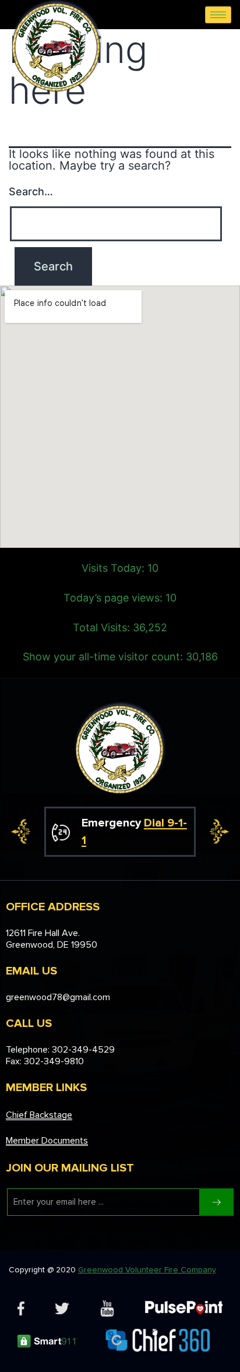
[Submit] (216, 1202)
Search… (31, 191)
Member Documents (47, 1140)
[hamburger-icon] (218, 14)
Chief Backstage (39, 1115)
